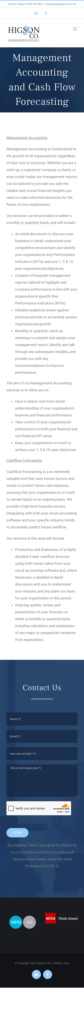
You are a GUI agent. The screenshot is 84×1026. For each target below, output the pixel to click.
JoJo (66, 963)
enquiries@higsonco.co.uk (60, 4)
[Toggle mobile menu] (75, 29)
